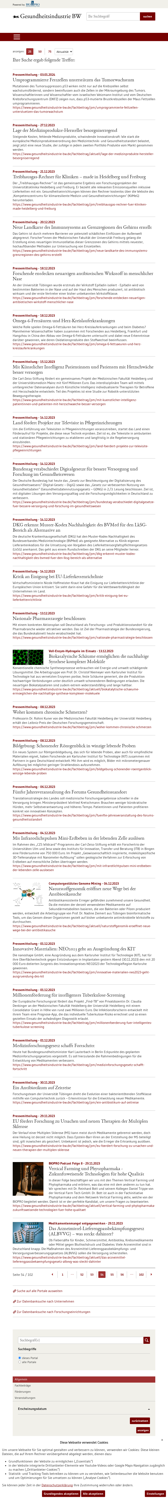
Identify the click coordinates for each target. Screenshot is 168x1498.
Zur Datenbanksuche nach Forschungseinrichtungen (53, 1312)
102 (141, 1274)
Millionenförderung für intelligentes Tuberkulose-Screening (69, 995)
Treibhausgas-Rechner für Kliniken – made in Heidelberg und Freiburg (79, 177)
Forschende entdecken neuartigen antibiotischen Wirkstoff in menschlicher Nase (83, 276)
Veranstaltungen (25, 1398)
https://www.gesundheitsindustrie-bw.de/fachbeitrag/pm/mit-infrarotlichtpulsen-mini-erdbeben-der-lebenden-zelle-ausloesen (82, 868)
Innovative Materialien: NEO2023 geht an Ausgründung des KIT (74, 949)
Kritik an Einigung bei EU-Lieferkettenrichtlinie (58, 577)
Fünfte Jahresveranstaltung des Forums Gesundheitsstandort (70, 792)
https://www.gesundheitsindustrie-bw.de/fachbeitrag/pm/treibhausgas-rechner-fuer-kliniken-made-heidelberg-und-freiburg (80, 206)
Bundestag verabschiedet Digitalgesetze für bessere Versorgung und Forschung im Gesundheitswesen (75, 472)
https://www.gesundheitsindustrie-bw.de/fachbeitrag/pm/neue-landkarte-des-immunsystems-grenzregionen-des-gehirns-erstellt (80, 252)
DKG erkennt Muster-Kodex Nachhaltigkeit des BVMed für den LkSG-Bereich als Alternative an (80, 528)
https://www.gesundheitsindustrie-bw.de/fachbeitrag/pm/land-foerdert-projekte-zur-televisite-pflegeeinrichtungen (80, 448)
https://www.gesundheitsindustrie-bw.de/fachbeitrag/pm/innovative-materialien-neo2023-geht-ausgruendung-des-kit (81, 974)
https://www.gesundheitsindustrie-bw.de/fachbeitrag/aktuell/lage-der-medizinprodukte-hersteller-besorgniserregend (83, 156)
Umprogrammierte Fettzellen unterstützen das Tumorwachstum (73, 80)
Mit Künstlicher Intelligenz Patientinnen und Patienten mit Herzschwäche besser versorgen (83, 370)
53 (91, 1274)
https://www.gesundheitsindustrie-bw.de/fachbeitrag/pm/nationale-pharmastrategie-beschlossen (83, 637)
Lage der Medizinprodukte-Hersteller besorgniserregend (65, 130)
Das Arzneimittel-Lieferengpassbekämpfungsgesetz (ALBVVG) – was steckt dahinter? (96, 1232)
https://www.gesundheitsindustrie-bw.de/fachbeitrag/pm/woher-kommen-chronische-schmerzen (82, 727)
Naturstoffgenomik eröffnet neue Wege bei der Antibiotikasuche (92, 892)
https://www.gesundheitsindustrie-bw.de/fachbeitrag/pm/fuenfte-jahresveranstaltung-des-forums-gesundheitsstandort (83, 817)
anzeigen (143, 1430)
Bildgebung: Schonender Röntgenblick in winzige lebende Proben (74, 746)
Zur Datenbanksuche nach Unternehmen (45, 1301)
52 (81, 1274)
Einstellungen (155, 1494)
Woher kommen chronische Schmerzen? (50, 712)
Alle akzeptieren (93, 1494)
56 (122, 1274)
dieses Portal (30, 1358)
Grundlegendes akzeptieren (61, 1494)
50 (40, 52)
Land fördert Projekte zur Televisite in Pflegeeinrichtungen (67, 423)
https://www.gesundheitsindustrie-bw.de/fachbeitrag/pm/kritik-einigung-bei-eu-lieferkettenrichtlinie (70, 597)
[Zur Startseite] (47, 16)
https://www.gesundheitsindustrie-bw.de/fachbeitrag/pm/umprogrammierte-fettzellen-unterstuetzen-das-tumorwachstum (75, 109)
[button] (147, 1409)
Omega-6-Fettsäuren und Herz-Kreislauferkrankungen (64, 321)
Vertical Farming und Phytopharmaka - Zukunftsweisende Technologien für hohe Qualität (96, 1172)
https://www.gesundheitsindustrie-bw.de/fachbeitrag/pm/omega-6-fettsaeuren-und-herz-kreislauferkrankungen (77, 346)
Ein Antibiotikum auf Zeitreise (42, 1088)
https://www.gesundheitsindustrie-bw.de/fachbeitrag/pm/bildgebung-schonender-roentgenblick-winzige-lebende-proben (82, 771)
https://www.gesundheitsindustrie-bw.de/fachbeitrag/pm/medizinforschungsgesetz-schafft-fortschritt (78, 1067)
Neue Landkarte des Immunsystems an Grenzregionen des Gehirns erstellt (82, 227)
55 (112, 1274)
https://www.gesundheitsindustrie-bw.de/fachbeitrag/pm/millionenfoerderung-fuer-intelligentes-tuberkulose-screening (82, 1025)
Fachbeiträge (23, 1385)
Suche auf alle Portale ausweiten (39, 1291)
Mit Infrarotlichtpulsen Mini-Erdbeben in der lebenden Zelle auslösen (78, 838)
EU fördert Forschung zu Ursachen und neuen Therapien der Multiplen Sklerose (80, 1124)
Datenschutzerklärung (57, 1485)
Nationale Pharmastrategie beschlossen (49, 618)
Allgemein (21, 1379)
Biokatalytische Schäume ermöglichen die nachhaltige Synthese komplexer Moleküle (99, 659)
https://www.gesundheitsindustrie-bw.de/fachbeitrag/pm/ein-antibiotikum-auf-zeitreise (76, 1102)
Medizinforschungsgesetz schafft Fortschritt (54, 1046)
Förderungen (23, 1391)
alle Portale (29, 1362)
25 (30, 52)
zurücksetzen (140, 1421)
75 (50, 52)
